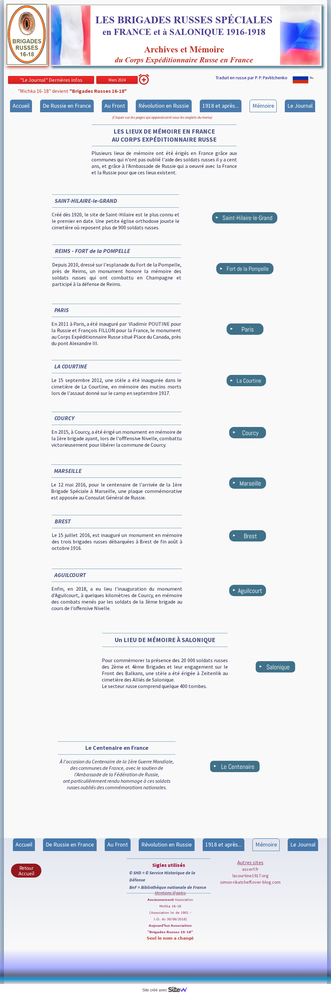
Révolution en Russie (163, 105)
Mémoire (263, 105)
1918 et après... (220, 105)
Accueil (21, 105)
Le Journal (300, 105)
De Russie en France (67, 105)
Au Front (114, 105)
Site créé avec (155, 990)
